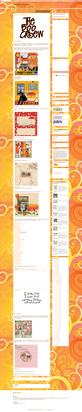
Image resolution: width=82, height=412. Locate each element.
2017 (55, 260)
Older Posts (46, 378)
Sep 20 (57, 302)
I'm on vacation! (61, 205)
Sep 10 (57, 317)
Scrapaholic (29, 374)
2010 (55, 272)
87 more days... (61, 240)
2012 (55, 268)
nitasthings (16, 257)
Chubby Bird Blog (17, 247)
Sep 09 (57, 318)
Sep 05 (57, 323)
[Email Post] (32, 268)
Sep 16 (57, 309)
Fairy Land (17, 289)
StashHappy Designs (17, 253)
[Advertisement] (32, 279)
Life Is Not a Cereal (17, 223)
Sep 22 (57, 299)
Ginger (55, 138)
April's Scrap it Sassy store (40, 340)
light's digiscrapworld (17, 254)
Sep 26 (57, 292)
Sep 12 (57, 315)
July (56, 332)
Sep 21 (57, 300)
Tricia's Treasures (17, 237)
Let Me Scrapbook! (17, 260)
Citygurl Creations (17, 255)
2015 (55, 263)
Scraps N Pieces (17, 226)
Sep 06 (57, 322)
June (56, 334)
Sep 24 (57, 295)
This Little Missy (17, 248)
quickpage (29, 269)
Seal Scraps (16, 234)
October (57, 278)
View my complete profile (58, 140)
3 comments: (28, 373)
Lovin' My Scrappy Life (18, 256)
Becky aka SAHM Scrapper (19, 225)
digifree (35, 266)
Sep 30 (57, 281)
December (57, 275)
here (21, 76)
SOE (37, 269)
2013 (55, 267)
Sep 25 (57, 294)
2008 (55, 344)
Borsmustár (16, 249)
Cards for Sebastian (62, 185)
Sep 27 (57, 290)
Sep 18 (57, 305)
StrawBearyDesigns (17, 262)
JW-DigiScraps (16, 258)
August (56, 330)
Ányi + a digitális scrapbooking (19, 233)
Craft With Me (16, 235)
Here (21, 41)
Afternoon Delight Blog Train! (22, 14)
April (56, 337)
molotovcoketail (44, 409)
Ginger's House (21, 4)
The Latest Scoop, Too (18, 259)
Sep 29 (57, 287)
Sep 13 (57, 313)
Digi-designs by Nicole (18, 222)
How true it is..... (61, 212)
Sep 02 (57, 327)
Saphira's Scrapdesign (18, 250)
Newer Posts (17, 378)
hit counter (15, 404)
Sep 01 (57, 328)
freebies (22, 269)
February (57, 340)
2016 (55, 262)
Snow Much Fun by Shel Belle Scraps (62, 219)
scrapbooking (33, 269)
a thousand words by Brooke (19, 242)
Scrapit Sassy (39, 374)
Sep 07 (57, 320)
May (56, 335)
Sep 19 (57, 304)
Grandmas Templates (18, 227)
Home (32, 378)
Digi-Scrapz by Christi (18, 244)
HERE (54, 145)
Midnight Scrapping (17, 236)
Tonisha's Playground (17, 231)
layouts (25, 269)
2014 (55, 265)
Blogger (53, 409)
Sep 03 (57, 325)
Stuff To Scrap (16, 224)
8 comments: (27, 268)
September (57, 280)
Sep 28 (57, 289)
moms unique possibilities (18, 246)
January (57, 342)
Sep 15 (57, 310)
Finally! (59, 247)
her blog (41, 191)
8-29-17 (59, 193)
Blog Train (18, 269)
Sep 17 (57, 307)
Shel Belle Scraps (17, 230)
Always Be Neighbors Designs (19, 238)
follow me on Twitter (64, 133)
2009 (55, 273)
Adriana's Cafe (16, 243)
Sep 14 (57, 312)
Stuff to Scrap (34, 43)
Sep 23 (57, 297)
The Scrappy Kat (17, 245)
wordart (45, 269)
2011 (55, 270)
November (57, 276)
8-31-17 (59, 199)
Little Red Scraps (17, 261)
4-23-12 (59, 226)
